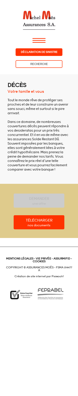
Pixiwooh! (58, 276)
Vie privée (43, 258)
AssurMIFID (61, 258)
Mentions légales (19, 258)
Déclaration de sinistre (39, 52)
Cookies (39, 261)
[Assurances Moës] (39, 14)
